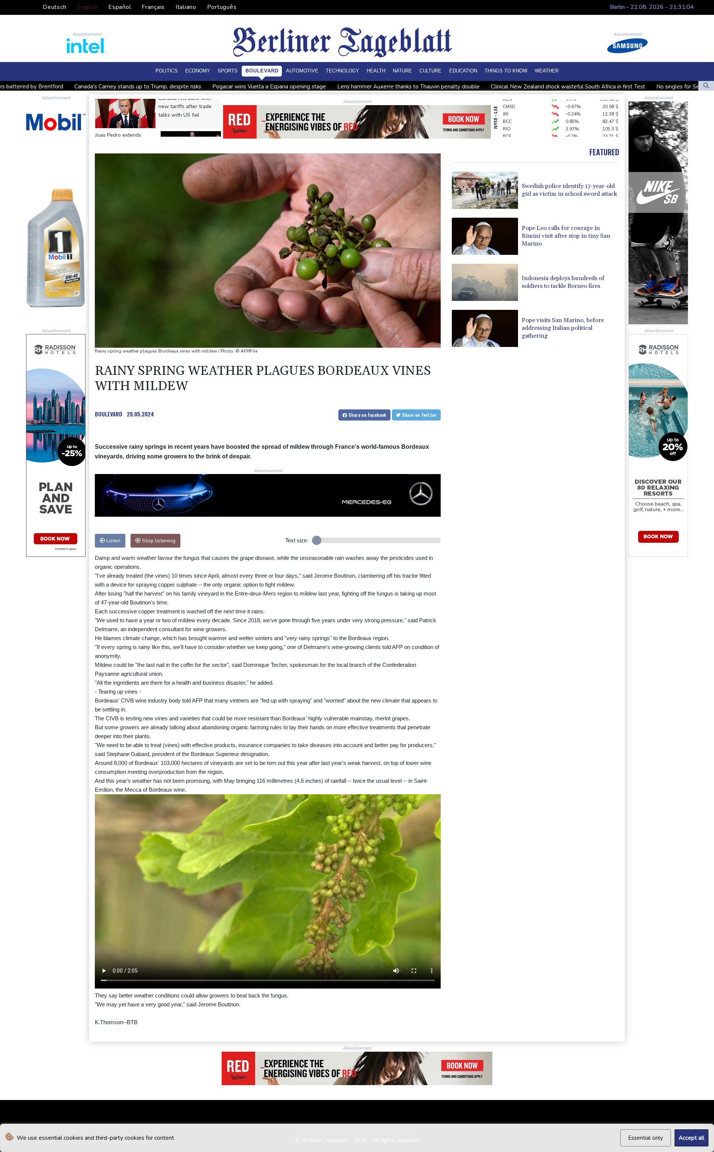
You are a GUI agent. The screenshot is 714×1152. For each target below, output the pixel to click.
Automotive (302, 71)
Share (366, 415)
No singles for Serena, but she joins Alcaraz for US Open (577, 86)
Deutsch (54, 7)
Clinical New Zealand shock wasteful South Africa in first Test (419, 86)
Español (119, 7)
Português (222, 7)
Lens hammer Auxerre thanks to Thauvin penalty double (259, 86)
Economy (197, 71)
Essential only (645, 1138)
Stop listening (158, 540)
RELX (508, 127)
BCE (507, 113)
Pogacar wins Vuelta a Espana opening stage (120, 86)
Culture (430, 71)
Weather (547, 71)
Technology (342, 71)
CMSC (509, 120)
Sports (228, 71)
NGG (508, 135)
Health (376, 71)
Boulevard (262, 71)
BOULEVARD (108, 414)
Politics (166, 71)
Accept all (691, 1138)
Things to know (506, 71)
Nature (402, 71)
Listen (112, 540)
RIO (507, 105)
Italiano (186, 7)
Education (463, 71)
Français (153, 7)
